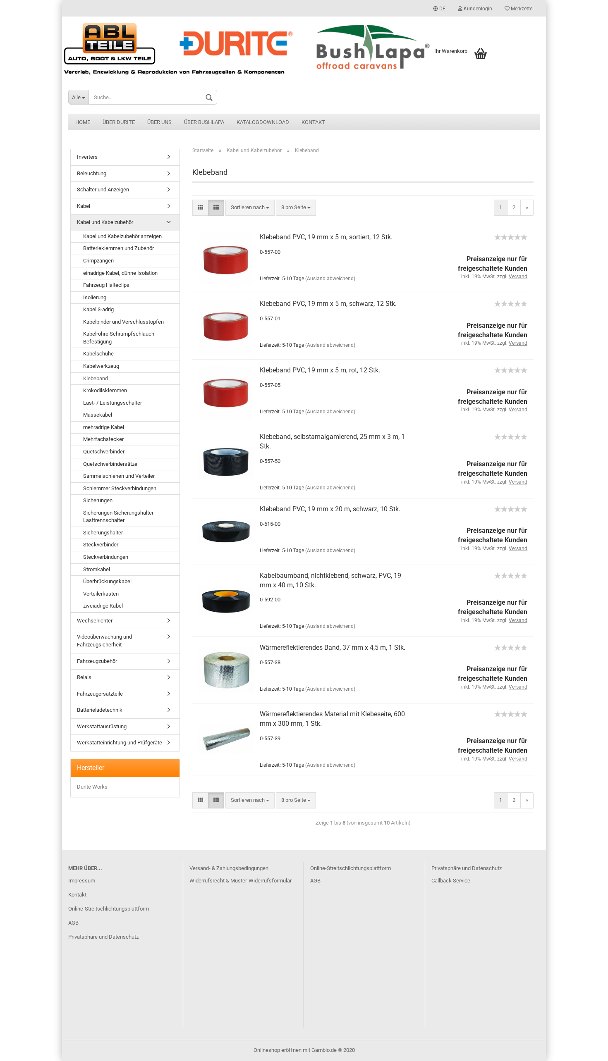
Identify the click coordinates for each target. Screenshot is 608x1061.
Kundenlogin (477, 9)
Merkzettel (522, 9)
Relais (84, 677)
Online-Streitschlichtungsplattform (108, 909)
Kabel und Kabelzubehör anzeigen (122, 236)
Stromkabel (96, 569)
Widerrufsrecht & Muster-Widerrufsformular (240, 880)
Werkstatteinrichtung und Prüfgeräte (119, 742)
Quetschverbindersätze (110, 464)
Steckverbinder (100, 544)
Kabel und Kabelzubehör (105, 222)
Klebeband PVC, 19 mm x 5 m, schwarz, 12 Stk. (328, 304)
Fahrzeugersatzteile (100, 694)
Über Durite (119, 122)
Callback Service (450, 880)
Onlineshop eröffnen (278, 1050)
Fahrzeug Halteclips (106, 285)
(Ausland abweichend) (330, 278)
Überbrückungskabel (107, 581)
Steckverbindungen (105, 557)
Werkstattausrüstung (102, 726)
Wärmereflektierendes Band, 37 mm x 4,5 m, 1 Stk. (332, 647)
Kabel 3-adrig (98, 309)
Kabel (83, 206)
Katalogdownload (263, 122)
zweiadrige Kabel (103, 606)
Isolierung (94, 297)
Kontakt (313, 122)
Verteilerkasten (101, 594)
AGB (73, 923)
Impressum (81, 880)
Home (82, 122)
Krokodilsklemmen (105, 390)
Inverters (87, 157)
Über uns (159, 122)
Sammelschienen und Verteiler (119, 476)
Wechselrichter (95, 621)
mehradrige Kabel (103, 427)
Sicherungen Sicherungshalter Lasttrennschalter (118, 517)
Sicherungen (98, 500)
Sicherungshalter (103, 532)
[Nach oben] (585, 1049)
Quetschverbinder (103, 451)
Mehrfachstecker (103, 439)
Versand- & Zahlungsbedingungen (228, 868)
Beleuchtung (91, 173)
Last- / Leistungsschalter (112, 403)
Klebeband (95, 378)
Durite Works (92, 787)
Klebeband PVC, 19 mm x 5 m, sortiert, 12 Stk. (326, 237)
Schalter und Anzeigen (103, 189)
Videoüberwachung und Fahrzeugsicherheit (104, 641)
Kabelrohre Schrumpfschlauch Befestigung (118, 338)
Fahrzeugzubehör (97, 661)
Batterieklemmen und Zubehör (118, 248)
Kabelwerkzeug (101, 366)
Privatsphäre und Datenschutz (103, 937)
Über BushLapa (204, 122)
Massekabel (97, 415)
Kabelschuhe (98, 353)
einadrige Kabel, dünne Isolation (120, 273)
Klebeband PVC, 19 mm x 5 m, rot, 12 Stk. (320, 370)
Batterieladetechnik (99, 710)
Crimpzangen (98, 261)
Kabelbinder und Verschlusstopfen (123, 322)
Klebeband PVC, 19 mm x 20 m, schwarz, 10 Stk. (330, 509)
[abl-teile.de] (304, 49)
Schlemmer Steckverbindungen (119, 488)
